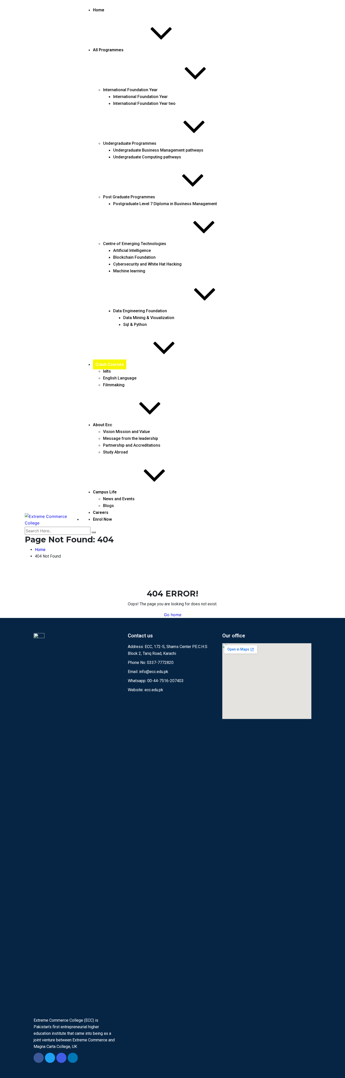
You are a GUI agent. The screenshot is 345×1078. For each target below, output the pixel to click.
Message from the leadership (130, 438)
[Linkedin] (73, 1058)
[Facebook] (39, 1058)
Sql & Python (135, 324)
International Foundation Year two (144, 103)
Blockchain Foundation (134, 257)
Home (98, 10)
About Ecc (102, 424)
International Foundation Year (130, 89)
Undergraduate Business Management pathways (158, 150)
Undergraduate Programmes (129, 143)
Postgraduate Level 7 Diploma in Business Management (165, 203)
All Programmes (108, 49)
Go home (172, 614)
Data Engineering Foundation (140, 310)
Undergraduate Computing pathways (147, 157)
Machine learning (129, 271)
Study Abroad (115, 452)
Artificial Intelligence (132, 250)
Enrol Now (102, 519)
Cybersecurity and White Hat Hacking (147, 264)
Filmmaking (114, 384)
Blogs (108, 505)
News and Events (119, 498)
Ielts (107, 371)
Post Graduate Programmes (129, 197)
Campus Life (105, 492)
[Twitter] (50, 1058)
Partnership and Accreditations (131, 445)
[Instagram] (61, 1058)
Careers (100, 512)
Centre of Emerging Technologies (134, 243)
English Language (119, 378)
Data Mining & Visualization (148, 317)
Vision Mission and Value (126, 431)
